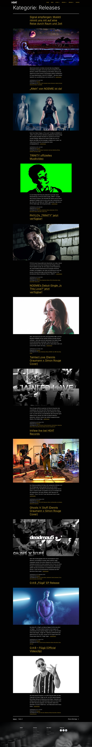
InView (48, 502)
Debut (39, 351)
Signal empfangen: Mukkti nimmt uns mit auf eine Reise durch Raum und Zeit (46, 20)
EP (38, 642)
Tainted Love (52, 426)
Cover (39, 502)
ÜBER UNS (71, 2)
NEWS (52, 2)
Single (39, 151)
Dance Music (43, 577)
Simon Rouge (43, 426)
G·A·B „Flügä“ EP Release (44, 582)
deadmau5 (49, 577)
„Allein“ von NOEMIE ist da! (46, 88)
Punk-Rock (36, 503)
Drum (60, 577)
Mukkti (35, 84)
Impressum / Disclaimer (68, 745)
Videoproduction (33, 713)
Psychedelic (39, 84)
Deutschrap (40, 149)
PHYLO (56, 210)
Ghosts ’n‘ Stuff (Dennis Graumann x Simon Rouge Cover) (45, 511)
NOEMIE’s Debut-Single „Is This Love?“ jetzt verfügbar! (46, 289)
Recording (36, 151)
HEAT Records (44, 502)
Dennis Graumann (47, 425)
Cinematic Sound (47, 83)
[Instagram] (63, 730)
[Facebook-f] (61, 730)
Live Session (59, 502)
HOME (47, 2)
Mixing (58, 149)
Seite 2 (20, 719)
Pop (53, 351)
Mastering (32, 84)
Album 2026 (40, 83)
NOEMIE (31, 151)
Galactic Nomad (58, 83)
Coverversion (41, 425)
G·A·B (41, 642)
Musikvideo (52, 210)
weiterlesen (58, 77)
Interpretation (54, 425)
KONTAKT (78, 2)
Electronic (53, 83)
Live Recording (53, 502)
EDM (31, 578)
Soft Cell (48, 426)
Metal (31, 426)
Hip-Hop (50, 149)
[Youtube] (66, 730)
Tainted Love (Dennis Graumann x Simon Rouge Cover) (45, 360)
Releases (38, 81)
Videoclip (59, 712)
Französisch (45, 149)
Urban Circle (44, 211)
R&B (55, 351)
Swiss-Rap (39, 211)
